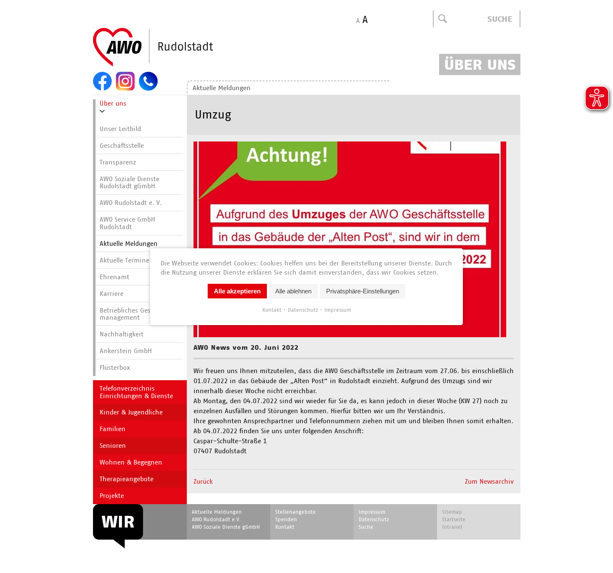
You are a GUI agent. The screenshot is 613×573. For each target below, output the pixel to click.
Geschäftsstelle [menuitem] (122, 145)
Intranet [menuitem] (452, 527)
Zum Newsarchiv (489, 481)
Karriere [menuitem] (111, 294)
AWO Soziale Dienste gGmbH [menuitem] (226, 527)
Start (173, 47)
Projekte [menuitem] (112, 496)
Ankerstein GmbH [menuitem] (126, 351)
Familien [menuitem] (113, 429)
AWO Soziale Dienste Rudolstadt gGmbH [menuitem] (129, 182)
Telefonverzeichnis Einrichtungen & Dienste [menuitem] (136, 392)
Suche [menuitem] (366, 527)
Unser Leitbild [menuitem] (120, 129)
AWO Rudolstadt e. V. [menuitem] (131, 203)
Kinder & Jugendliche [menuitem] (131, 412)
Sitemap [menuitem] (452, 512)
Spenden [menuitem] (286, 519)
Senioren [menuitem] (113, 445)
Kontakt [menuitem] (284, 527)
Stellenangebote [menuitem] (295, 512)
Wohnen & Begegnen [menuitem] (131, 462)
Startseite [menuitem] (453, 519)
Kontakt (271, 309)
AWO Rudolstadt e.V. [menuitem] (216, 519)
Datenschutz (303, 309)
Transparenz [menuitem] (118, 162)
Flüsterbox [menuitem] (115, 367)
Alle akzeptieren (237, 290)
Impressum (337, 309)
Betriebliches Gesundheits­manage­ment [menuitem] (140, 314)
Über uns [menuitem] (113, 103)
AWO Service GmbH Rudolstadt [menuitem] (127, 223)
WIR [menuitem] (118, 522)
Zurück (203, 481)
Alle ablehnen (293, 290)
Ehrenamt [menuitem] (114, 277)
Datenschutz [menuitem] (374, 519)
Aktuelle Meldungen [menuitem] (222, 88)
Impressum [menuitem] (372, 512)
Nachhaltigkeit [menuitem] (121, 334)
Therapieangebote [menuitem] (126, 479)
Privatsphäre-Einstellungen (362, 290)
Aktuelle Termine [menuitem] (124, 260)
